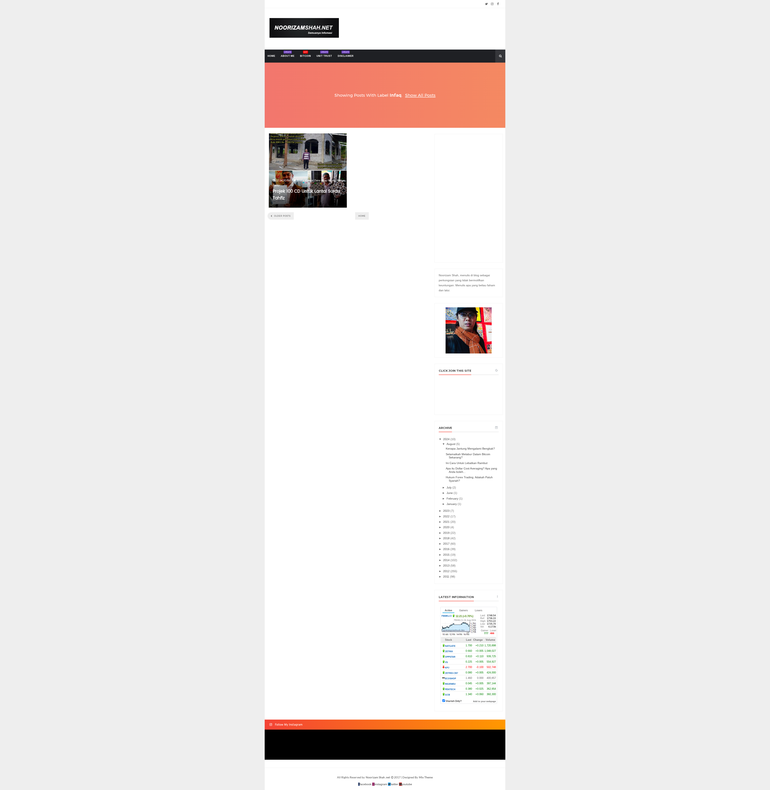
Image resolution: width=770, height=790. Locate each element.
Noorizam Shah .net (378, 777)
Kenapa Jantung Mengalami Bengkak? (470, 448)
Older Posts (282, 216)
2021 (446, 521)
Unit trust (324, 54)
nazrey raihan (336, 180)
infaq (324, 180)
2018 (446, 538)
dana (317, 180)
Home (362, 216)
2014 (446, 560)
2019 (446, 532)
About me (287, 54)
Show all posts (420, 95)
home (271, 56)
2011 (446, 576)
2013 (446, 565)
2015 (446, 554)
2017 (446, 543)
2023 (446, 510)
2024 (446, 439)
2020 (446, 527)
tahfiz (276, 185)
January (452, 504)
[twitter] (486, 4)
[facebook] (497, 4)
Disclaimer (346, 54)
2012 (446, 571)
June (450, 493)
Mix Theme (426, 777)
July (449, 487)
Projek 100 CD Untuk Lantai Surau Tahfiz (306, 195)
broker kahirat (305, 180)
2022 (446, 516)
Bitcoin (305, 54)
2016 (446, 549)
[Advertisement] (469, 198)
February (453, 498)
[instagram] (492, 4)
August (451, 444)
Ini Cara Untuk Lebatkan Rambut (466, 463)
